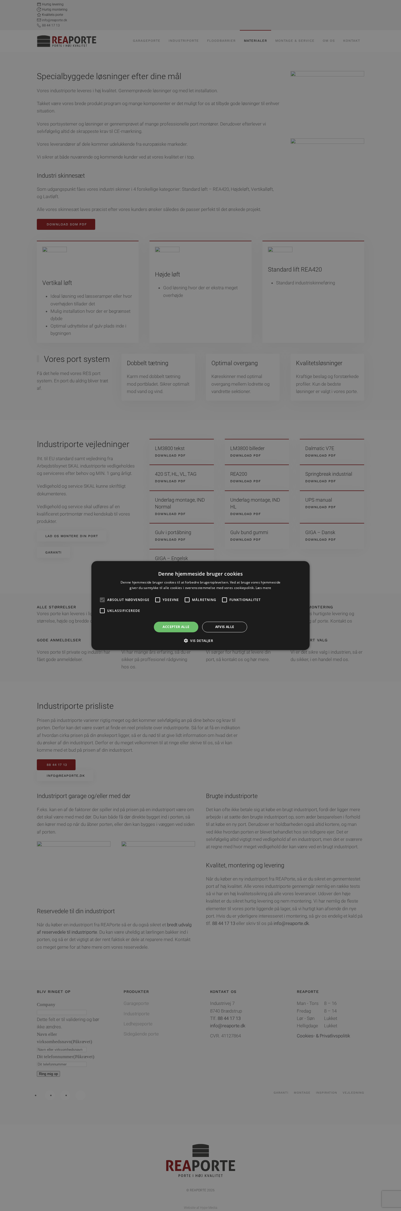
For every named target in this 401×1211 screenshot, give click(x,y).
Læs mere (263, 587)
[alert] (200, 605)
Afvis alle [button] (224, 626)
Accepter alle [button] (176, 626)
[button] (200, 640)
